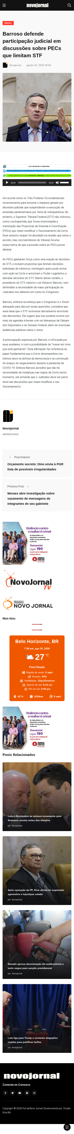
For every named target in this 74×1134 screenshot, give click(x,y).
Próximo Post (15, 486)
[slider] (65, 182)
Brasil (8, 23)
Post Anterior (22, 457)
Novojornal (11, 428)
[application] (37, 182)
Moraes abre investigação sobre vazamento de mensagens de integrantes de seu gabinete (31, 498)
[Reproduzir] (7, 182)
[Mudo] (57, 182)
